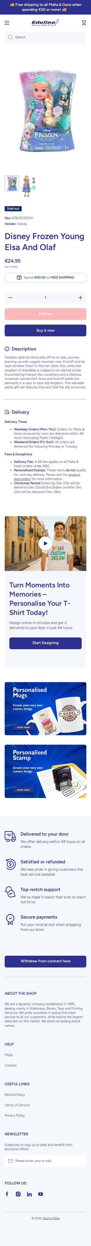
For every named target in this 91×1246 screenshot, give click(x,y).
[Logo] (46, 23)
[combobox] (45, 37)
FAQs (9, 1055)
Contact (11, 1065)
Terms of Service (17, 1105)
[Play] (45, 543)
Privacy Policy (15, 1115)
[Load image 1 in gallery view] (12, 183)
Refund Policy (15, 1095)
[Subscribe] (80, 1161)
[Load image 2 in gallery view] (28, 186)
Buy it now (46, 330)
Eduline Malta (51, 1218)
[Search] (9, 37)
